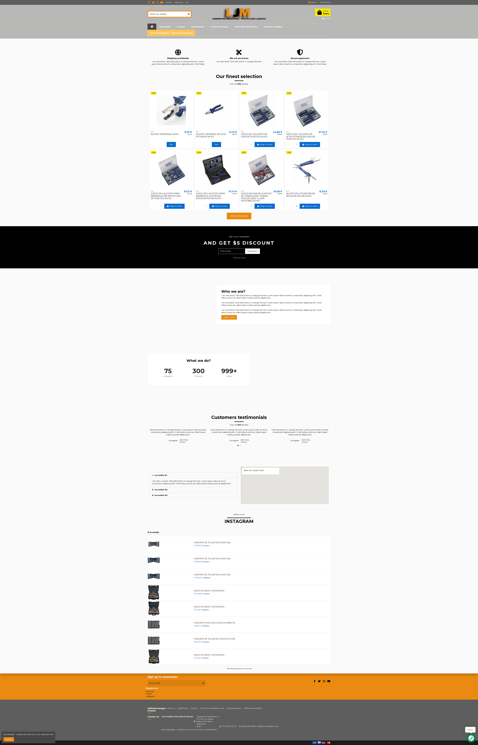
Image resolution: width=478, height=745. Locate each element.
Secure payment (234, 708)
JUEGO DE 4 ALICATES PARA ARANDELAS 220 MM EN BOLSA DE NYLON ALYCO (210, 195)
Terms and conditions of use (212, 708)
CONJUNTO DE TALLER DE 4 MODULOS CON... (215, 639)
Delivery (169, 2)
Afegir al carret (266, 144)
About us (171, 708)
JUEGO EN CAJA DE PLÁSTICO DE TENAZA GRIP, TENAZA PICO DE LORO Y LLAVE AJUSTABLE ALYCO (256, 197)
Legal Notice (178, 2)
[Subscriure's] (203, 683)
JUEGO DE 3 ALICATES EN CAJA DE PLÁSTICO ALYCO (254, 135)
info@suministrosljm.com (267, 726)
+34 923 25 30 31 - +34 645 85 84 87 (237, 726)
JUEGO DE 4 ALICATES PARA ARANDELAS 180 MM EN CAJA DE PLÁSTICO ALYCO (166, 195)
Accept (9, 739)
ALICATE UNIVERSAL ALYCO (165, 134)
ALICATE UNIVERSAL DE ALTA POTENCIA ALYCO (211, 135)
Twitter (149, 694)
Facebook (150, 691)
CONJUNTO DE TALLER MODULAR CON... (212, 542)
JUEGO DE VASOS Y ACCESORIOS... (209, 591)
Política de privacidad (252, 708)
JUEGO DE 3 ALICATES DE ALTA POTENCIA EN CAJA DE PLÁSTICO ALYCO (300, 136)
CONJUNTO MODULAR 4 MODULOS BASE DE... (215, 623)
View (171, 144)
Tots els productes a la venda (239, 668)
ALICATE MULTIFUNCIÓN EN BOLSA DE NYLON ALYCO (300, 194)
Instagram (150, 696)
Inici (187, 2)
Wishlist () (326, 2)
